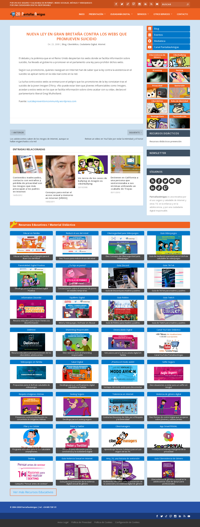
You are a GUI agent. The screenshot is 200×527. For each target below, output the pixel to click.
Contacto (182, 14)
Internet (101, 44)
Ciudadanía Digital (120, 14)
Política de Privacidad (81, 522)
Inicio (81, 14)
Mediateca (159, 41)
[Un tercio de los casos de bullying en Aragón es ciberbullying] (93, 164)
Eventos (158, 34)
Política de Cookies (103, 522)
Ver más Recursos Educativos (33, 492)
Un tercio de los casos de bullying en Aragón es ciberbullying (92, 181)
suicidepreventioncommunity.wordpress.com (51, 101)
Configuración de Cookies (127, 522)
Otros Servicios (161, 14)
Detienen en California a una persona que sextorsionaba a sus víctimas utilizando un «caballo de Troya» (124, 183)
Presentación (96, 14)
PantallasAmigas (158, 196)
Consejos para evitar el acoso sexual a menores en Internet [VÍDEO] (59, 195)
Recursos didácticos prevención (166, 141)
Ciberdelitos (73, 44)
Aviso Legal (63, 522)
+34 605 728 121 (50, 507)
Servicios (141, 14)
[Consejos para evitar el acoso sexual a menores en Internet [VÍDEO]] (60, 171)
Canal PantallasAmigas (166, 47)
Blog (64, 44)
